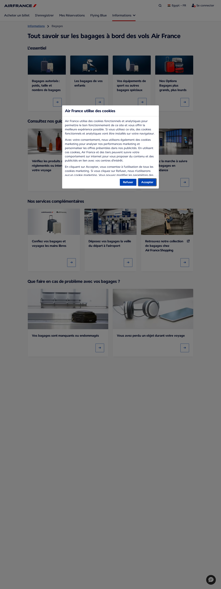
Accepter (147, 182)
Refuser (128, 182)
